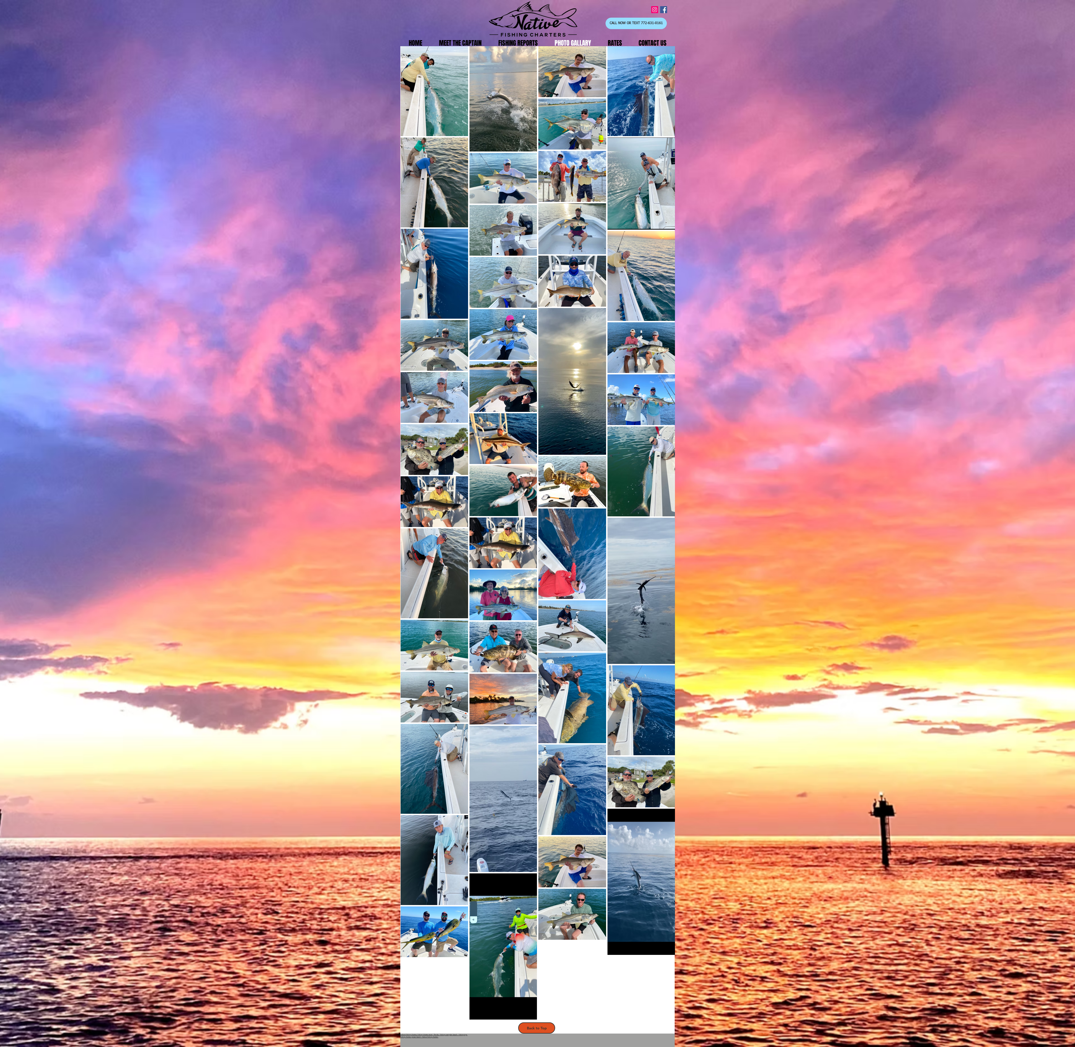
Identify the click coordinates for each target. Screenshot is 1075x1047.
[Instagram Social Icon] (654, 9)
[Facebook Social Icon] (663, 9)
